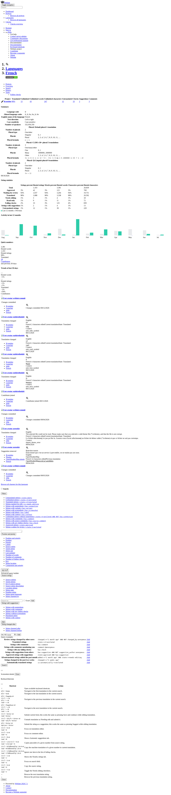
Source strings (11, 580)
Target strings (10, 582)
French (11, 73)
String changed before (14, 630)
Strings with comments (14, 609)
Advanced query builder (10, 573)
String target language (14, 594)
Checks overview (16, 24)
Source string (10, 547)
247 (45, 101)
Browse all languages (18, 20)
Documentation (16, 45)
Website (13, 57)
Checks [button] (8, 22)
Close (17, 674)
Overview (9, 86)
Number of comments (14, 557)
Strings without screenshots (16, 613)
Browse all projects (17, 16)
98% (13, 101)
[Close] (2, 670)
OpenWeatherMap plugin (15, 459)
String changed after (13, 628)
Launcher (9, 308)
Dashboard (10, 11)
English (28, 320)
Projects (8, 84)
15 (22, 101)
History (8, 90)
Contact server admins (18, 36)
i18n (7, 422)
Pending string (11, 592)
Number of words (12, 555)
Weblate (7, 3)
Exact (27, 601)
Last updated (10, 553)
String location (11, 563)
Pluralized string (11, 616)
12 (63, 101)
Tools (8, 92)
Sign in (8, 30)
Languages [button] (10, 18)
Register (9, 28)
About (12, 55)
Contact (8, 788)
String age (9, 551)
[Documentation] (2, 489)
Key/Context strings (13, 584)
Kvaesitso (7, 101)
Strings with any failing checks (17, 611)
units (7, 310)
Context (29, 329)
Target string (10, 549)
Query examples (7, 637)
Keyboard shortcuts (17, 47)
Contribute (14, 51)
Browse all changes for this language (14, 484)
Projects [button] (8, 14)
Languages (14, 68)
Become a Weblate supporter (16, 792)
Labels (8, 544)
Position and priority (13, 538)
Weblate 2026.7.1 (21, 784)
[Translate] (2, 102)
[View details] (27, 306)
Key (7, 561)
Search (8, 88)
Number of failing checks (15, 559)
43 (31, 101)
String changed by (12, 596)
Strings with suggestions (14, 607)
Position (9, 540)
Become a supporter (17, 53)
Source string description (15, 586)
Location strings (11, 588)
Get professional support (19, 41)
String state (10, 590)
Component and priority (14, 565)
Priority (8, 542)
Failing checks (15, 95)
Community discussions (19, 38)
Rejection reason (32, 451)
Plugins (8, 457)
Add (32, 601)
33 (74, 101)
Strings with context (13, 618)
